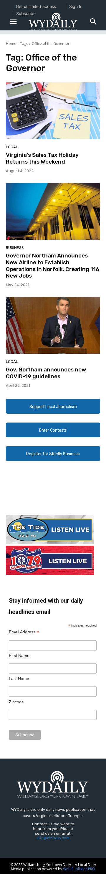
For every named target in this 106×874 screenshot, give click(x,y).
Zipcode (16, 701)
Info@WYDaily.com (53, 838)
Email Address (24, 632)
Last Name (19, 678)
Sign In (75, 6)
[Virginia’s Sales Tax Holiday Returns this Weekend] (53, 110)
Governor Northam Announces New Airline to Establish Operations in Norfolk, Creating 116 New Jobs (52, 265)
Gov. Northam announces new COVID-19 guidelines (46, 373)
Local (12, 147)
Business (15, 248)
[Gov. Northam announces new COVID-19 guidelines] (53, 325)
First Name (19, 655)
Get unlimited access (36, 6)
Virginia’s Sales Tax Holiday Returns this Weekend (42, 158)
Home (11, 43)
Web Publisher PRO (79, 868)
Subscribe (26, 13)
